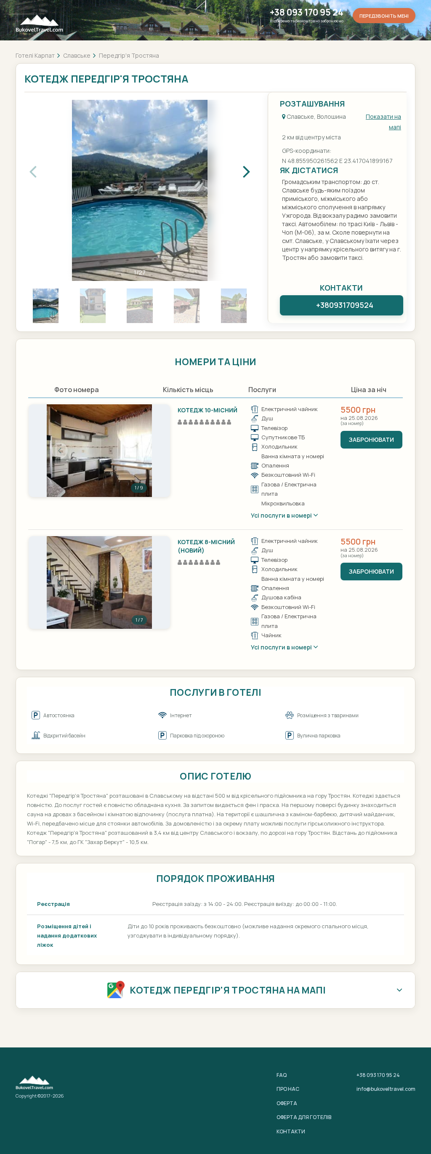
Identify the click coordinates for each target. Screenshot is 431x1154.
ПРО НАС (288, 1089)
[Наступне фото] (139, 451)
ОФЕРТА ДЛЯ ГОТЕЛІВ (304, 1117)
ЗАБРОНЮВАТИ (371, 439)
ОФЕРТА (287, 1103)
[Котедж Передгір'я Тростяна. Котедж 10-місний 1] (99, 450)
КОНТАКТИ (291, 1131)
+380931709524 (344, 305)
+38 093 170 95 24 (306, 12)
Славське (76, 55)
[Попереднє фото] (60, 451)
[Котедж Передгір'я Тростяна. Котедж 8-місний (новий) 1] (99, 582)
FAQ (282, 1075)
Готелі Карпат (35, 55)
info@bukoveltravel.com (386, 1089)
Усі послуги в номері (282, 515)
